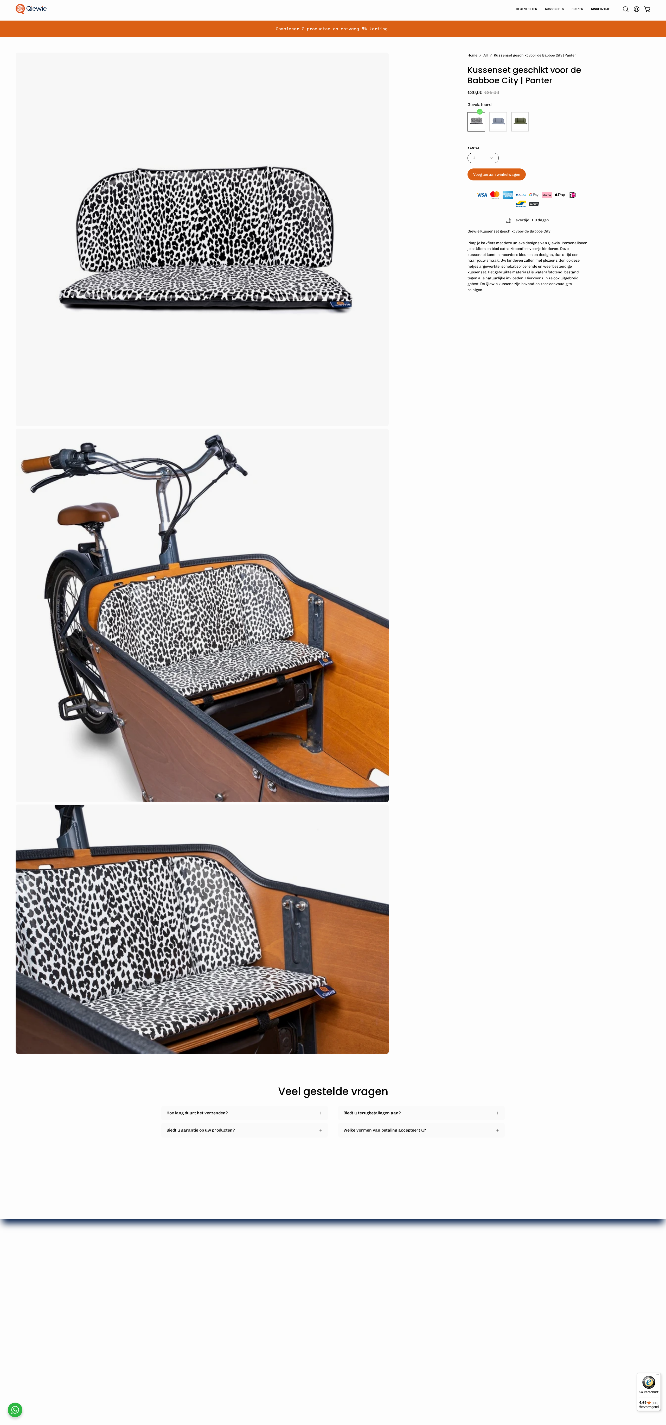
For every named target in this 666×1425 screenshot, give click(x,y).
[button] (625, 9)
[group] (333, 29)
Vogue (167, 1301)
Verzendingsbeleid (321, 1284)
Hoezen (239, 1292)
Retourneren (316, 1292)
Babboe (168, 1275)
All (485, 55)
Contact (311, 1326)
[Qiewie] (31, 9)
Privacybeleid (316, 1318)
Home (472, 55)
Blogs (379, 1292)
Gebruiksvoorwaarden (325, 1309)
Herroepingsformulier (324, 1301)
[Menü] (658, 1376)
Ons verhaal (386, 1275)
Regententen (245, 1275)
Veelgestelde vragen (323, 1275)
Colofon (381, 1284)
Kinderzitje (242, 1301)
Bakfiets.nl (171, 1284)
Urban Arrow (174, 1292)
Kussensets (243, 1284)
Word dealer (315, 1335)
